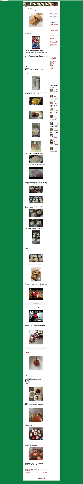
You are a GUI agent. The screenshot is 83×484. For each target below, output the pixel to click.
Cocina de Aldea (56, 24)
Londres (56, 37)
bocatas (51, 30)
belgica (54, 29)
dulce (53, 34)
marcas (55, 38)
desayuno (51, 34)
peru (51, 41)
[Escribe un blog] (35, 303)
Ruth (55, 13)
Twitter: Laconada (27, 6)
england (55, 34)
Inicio (36, 472)
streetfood (55, 43)
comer (51, 32)
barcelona (51, 29)
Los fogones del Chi (52, 25)
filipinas (57, 35)
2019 (51, 68)
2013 (51, 74)
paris (50, 41)
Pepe (51, 14)
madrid (51, 38)
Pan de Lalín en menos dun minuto (32, 307)
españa (53, 35)
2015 (51, 72)
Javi (50, 14)
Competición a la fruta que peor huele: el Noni (56, 89)
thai (57, 44)
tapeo (56, 44)
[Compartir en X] (36, 303)
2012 (51, 75)
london (54, 37)
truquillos (51, 45)
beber (53, 29)
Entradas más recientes (27, 472)
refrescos (54, 42)
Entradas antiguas (45, 472)
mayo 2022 (52, 63)
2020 (51, 67)
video (56, 45)
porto (55, 41)
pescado (54, 41)
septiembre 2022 (53, 61)
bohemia (55, 30)
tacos (54, 44)
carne (57, 30)
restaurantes (56, 42)
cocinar (28, 304)
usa (52, 45)
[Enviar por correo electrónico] (34, 303)
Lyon (57, 37)
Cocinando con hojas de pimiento (56, 128)
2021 (51, 66)
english (57, 34)
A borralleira (56, 25)
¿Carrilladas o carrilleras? (55, 102)
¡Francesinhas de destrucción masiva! (56, 109)
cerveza (54, 31)
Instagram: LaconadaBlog (32, 6)
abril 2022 (52, 64)
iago (56, 13)
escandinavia (51, 35)
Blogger (44, 478)
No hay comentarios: (31, 469)
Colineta (56, 22)
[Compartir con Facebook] (37, 303)
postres (30, 470)
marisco (57, 38)
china (57, 31)
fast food (56, 35)
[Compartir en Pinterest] (38, 303)
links (50, 37)
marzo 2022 (52, 65)
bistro (57, 29)
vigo (57, 45)
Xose (53, 14)
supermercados (51, 44)
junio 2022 (52, 62)
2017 (51, 70)
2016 (51, 71)
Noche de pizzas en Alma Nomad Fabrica (56, 116)
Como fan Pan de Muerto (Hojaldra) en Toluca (34, 10)
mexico (29, 304)
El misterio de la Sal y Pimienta (56, 141)
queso (52, 42)
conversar (51, 33)
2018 (51, 69)
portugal (57, 41)
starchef (53, 43)
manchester (53, 38)
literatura (52, 37)
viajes (55, 45)
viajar (53, 45)
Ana (54, 13)
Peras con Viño (28, 352)
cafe (56, 30)
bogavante (53, 30)
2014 (51, 73)
